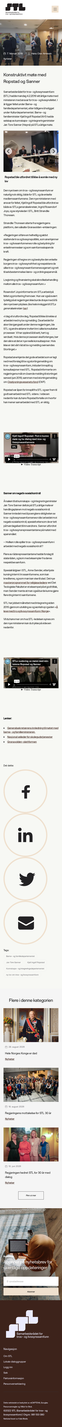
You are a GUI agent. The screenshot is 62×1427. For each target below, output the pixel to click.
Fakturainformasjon (13, 1378)
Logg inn (8, 1367)
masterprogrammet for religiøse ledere (25, 582)
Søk (5, 1372)
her (25, 308)
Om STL (7, 1356)
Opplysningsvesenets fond (23, 382)
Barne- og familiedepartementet (20, 956)
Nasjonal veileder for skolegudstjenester (30, 736)
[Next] (53, 151)
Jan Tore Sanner (13, 962)
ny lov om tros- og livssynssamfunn (22, 974)
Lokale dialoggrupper (14, 1361)
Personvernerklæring (14, 1383)
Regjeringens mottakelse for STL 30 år (28, 1113)
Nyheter (7, 58)
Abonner (31, 1291)
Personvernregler (10, 1406)
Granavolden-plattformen (22, 741)
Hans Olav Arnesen (41, 53)
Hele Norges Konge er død (21, 1053)
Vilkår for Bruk (26, 1406)
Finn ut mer (31, 1195)
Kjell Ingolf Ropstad (36, 962)
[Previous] (8, 151)
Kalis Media (23, 1418)
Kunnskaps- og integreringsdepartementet (25, 968)
